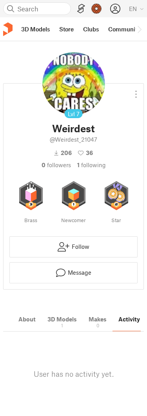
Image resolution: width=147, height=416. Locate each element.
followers (56, 164)
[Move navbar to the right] (139, 29)
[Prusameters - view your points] (96, 9)
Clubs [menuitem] (91, 29)
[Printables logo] (8, 29)
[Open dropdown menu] (136, 91)
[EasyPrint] (81, 9)
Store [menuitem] (66, 29)
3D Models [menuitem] (35, 29)
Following (91, 164)
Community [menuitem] (124, 29)
